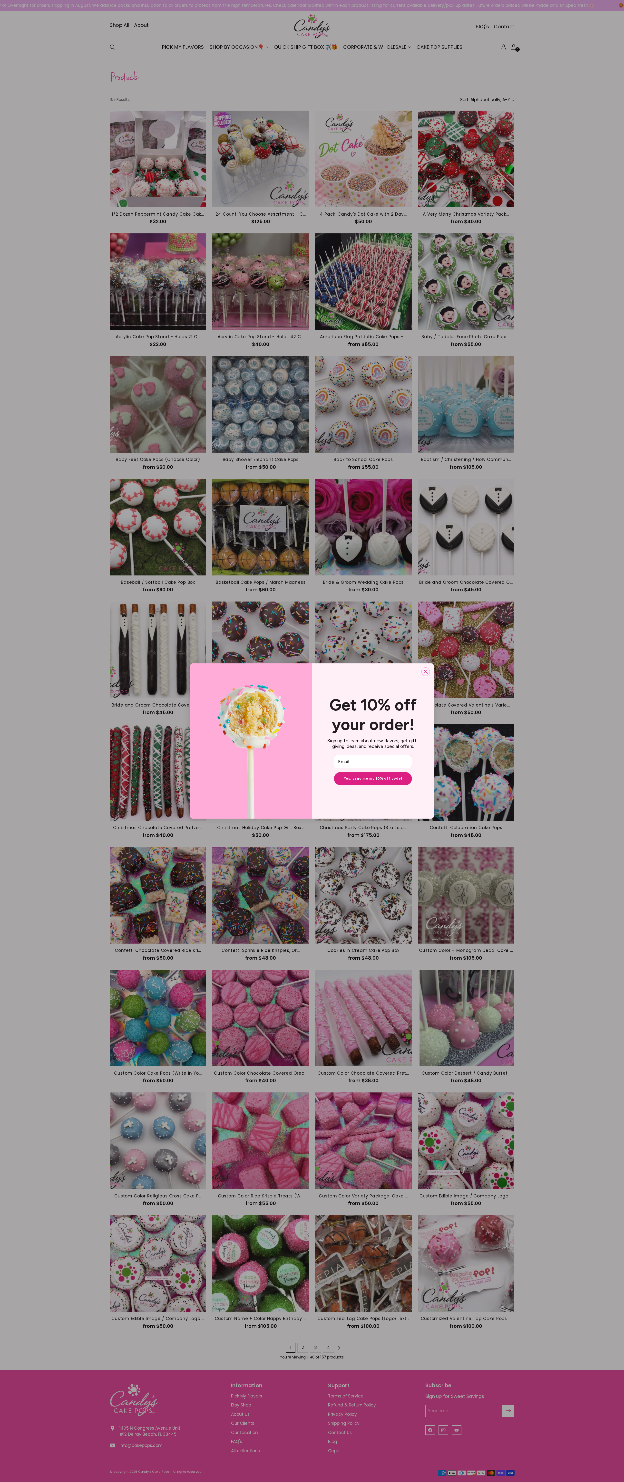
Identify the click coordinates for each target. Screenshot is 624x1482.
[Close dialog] (425, 671)
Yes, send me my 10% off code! (373, 778)
